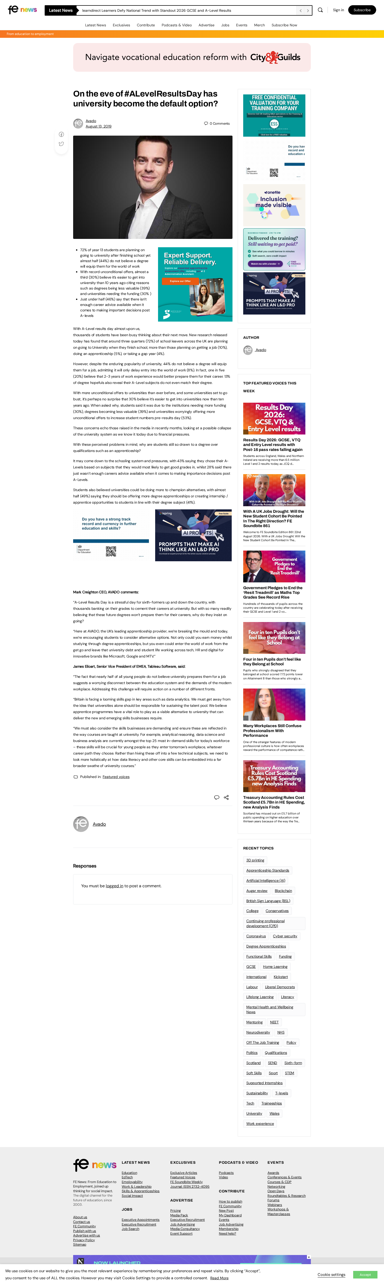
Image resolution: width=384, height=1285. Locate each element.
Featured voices (116, 776)
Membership (228, 1229)
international (256, 976)
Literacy (287, 996)
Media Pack (179, 1215)
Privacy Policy (84, 1240)
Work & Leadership (137, 1186)
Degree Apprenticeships (266, 946)
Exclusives (121, 25)
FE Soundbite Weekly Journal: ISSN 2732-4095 (190, 1184)
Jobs (225, 25)
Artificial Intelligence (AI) (265, 880)
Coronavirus (256, 936)
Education (129, 1173)
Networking (276, 1186)
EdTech (127, 1177)
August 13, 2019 (99, 126)
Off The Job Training (262, 1042)
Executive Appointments (141, 1219)
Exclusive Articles (183, 1173)
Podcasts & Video (177, 25)
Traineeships (271, 1103)
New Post (226, 1210)
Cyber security (285, 936)
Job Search (130, 1229)
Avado (91, 120)
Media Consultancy (185, 1229)
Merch (259, 25)
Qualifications (276, 1052)
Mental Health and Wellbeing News (269, 1009)
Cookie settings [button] (331, 1274)
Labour (252, 987)
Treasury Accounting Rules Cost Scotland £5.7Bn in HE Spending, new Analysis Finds (153, 10)
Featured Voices (182, 1177)
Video (223, 1177)
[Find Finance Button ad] (274, 248)
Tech (250, 1103)
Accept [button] (365, 1274)
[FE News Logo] (22, 9)
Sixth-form (293, 1062)
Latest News (95, 25)
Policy (291, 1042)
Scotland (253, 1062)
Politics (252, 1052)
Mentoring (254, 1022)
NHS (280, 1032)
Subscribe (362, 10)
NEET (274, 1022)
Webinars (274, 1205)
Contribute (146, 25)
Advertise (206, 25)
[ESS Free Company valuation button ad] (274, 115)
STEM (289, 1073)
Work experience (260, 1123)
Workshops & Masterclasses (278, 1211)
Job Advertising (182, 1224)
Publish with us (84, 1231)
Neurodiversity (258, 1032)
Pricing (175, 1210)
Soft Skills (253, 1073)
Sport (273, 1073)
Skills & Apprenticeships (141, 1191)
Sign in (338, 10)
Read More (219, 1278)
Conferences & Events (284, 1177)
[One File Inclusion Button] (274, 204)
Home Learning (275, 966)
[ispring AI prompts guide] (193, 558)
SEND (272, 1062)
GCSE (251, 966)
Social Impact (132, 1195)
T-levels (281, 1093)
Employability (132, 1182)
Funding (285, 956)
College (252, 910)
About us (80, 1217)
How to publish (230, 1201)
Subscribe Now (284, 25)
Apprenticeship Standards (267, 870)
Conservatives (277, 910)
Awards (273, 1173)
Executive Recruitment (139, 1224)
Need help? (227, 1233)
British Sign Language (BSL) (268, 900)
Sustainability (257, 1093)
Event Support (181, 1233)
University (254, 1113)
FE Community (84, 1226)
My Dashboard (230, 1215)
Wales (275, 1113)
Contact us (81, 1222)
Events (241, 25)
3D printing (255, 860)
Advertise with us (86, 1235)
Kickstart (281, 976)
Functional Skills (259, 956)
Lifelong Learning (260, 996)
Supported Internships (264, 1083)
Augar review (256, 890)
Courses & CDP (279, 1182)
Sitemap (79, 1244)
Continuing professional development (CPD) (265, 923)
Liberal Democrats (280, 987)
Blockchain (283, 890)
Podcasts (226, 1173)
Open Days (275, 1191)
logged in (114, 886)
